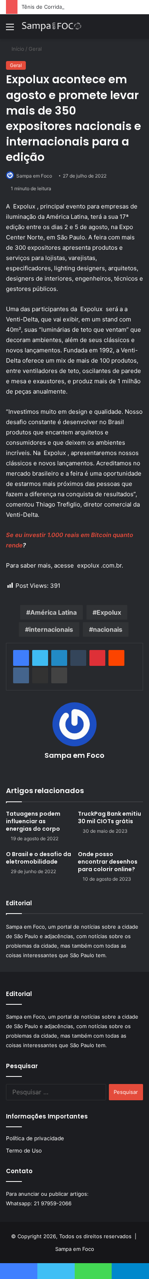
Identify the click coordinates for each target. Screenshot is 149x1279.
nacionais (107, 629)
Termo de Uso (24, 1150)
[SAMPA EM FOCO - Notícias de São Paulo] (51, 26)
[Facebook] (21, 658)
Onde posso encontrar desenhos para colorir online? (107, 861)
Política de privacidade (35, 1138)
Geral (35, 49)
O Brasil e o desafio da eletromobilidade (38, 858)
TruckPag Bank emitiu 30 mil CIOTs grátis (109, 817)
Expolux (109, 612)
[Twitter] (40, 658)
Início (17, 49)
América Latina (53, 612)
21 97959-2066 (53, 1203)
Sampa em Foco (74, 755)
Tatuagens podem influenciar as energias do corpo (33, 821)
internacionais (51, 629)
